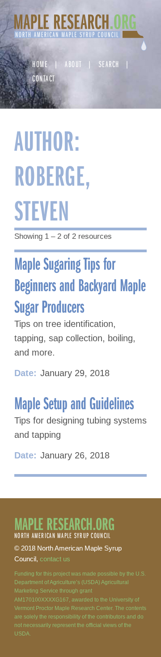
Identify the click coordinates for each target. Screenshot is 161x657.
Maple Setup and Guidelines (74, 402)
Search (109, 63)
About (73, 63)
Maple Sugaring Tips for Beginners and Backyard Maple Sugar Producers (80, 284)
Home (40, 63)
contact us (55, 559)
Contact (43, 78)
